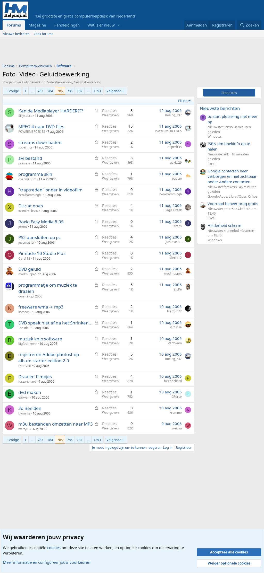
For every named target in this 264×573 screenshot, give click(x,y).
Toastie (23, 328)
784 (50, 91)
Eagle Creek (173, 210)
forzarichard (27, 381)
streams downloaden (40, 142)
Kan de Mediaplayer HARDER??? (50, 111)
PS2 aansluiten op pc (39, 237)
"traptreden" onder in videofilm (50, 190)
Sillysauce (25, 115)
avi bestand (30, 158)
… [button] (32, 91)
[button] (118, 25)
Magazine (37, 25)
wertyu (23, 429)
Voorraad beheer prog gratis (233, 203)
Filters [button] (182, 100)
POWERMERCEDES (31, 131)
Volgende (113, 91)
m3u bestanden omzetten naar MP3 (55, 424)
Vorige (14, 91)
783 (40, 91)
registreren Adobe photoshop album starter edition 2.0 (48, 357)
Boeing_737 (173, 115)
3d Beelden (30, 408)
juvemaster (26, 242)
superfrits (25, 147)
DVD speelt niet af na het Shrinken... (55, 323)
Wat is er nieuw (101, 25)
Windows (215, 136)
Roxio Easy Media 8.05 (41, 222)
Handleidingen (67, 25)
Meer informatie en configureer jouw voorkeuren (46, 562)
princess (24, 163)
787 (79, 91)
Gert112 (24, 258)
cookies (54, 547)
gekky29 (176, 162)
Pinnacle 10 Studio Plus (41, 253)
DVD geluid (29, 269)
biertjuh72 (174, 311)
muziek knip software (40, 339)
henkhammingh (29, 195)
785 (60, 91)
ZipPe (178, 289)
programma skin (35, 174)
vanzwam (175, 343)
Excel (211, 163)
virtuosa (176, 327)
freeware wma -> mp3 (40, 307)
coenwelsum (27, 179)
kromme (24, 413)
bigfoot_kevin (27, 343)
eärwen (23, 397)
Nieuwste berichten (220, 108)
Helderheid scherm (224, 225)
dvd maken (29, 392)
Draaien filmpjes (35, 377)
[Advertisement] (96, 52)
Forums (13, 25)
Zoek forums (43, 33)
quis (21, 296)
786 (69, 91)
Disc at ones (30, 206)
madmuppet (27, 274)
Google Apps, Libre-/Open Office (232, 196)
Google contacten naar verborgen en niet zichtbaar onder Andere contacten (232, 176)
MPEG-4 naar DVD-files (41, 126)
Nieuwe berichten (16, 33)
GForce (176, 396)
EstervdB (24, 366)
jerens (22, 226)
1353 (97, 91)
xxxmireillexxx (28, 211)
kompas (24, 312)
